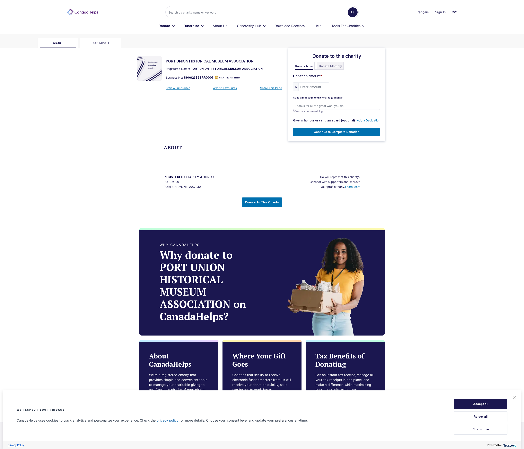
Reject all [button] (481, 416)
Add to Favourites (225, 88)
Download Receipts (289, 26)
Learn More (352, 186)
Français (422, 12)
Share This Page (271, 88)
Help (318, 26)
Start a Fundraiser (178, 88)
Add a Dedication (368, 120)
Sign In (440, 12)
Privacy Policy (16, 445)
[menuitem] (167, 26)
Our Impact (100, 43)
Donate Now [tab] (304, 66)
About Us (220, 26)
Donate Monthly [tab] (330, 66)
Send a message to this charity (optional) (318, 97)
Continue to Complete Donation (336, 132)
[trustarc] (509, 445)
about (58, 43)
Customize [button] (480, 429)
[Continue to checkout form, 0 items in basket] (455, 12)
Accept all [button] (480, 404)
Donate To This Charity (262, 202)
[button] (514, 397)
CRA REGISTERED (229, 77)
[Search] (353, 12)
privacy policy (167, 420)
